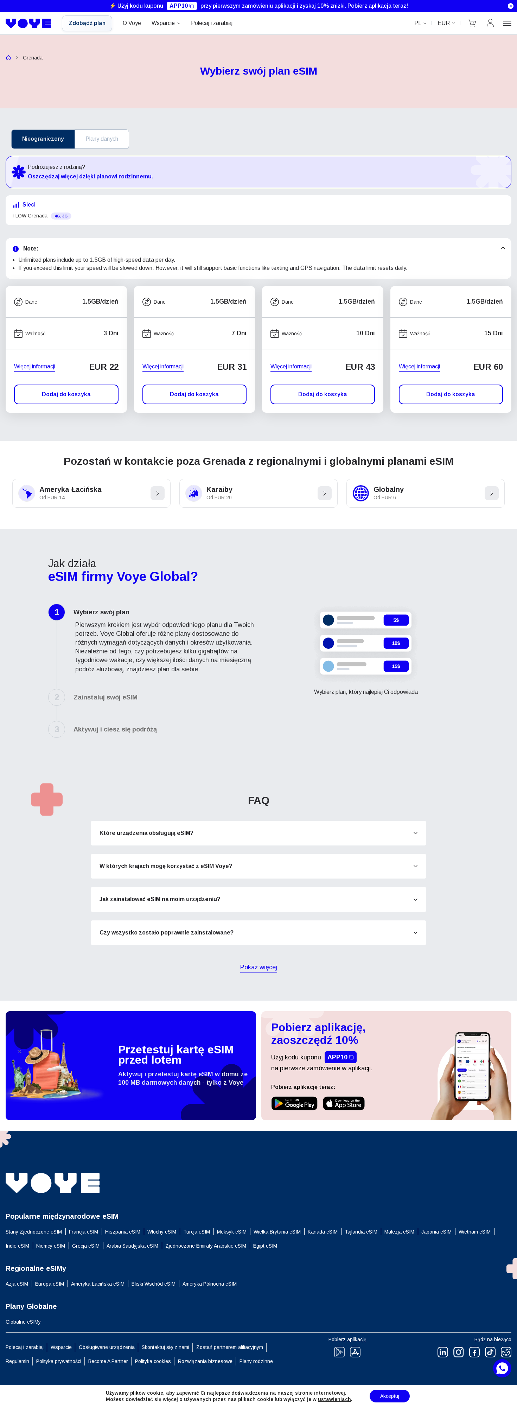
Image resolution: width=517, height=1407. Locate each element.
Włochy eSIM (161, 1232)
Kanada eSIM (323, 1232)
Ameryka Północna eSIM (210, 1284)
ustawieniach (334, 1399)
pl (417, 23)
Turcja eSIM (196, 1232)
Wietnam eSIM (475, 1232)
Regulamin (17, 1361)
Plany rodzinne (256, 1361)
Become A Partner (108, 1361)
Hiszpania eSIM (122, 1232)
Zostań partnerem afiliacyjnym (229, 1347)
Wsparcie (163, 23)
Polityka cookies (153, 1361)
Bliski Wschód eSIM (153, 1284)
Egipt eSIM (265, 1246)
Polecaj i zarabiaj (211, 23)
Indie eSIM (17, 1246)
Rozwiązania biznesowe (205, 1361)
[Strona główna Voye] (28, 23)
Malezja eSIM (399, 1232)
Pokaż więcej (258, 968)
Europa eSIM (49, 1284)
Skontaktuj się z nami (165, 1347)
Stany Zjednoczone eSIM (34, 1232)
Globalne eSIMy (23, 1322)
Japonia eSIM (436, 1232)
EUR (444, 23)
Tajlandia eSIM (361, 1232)
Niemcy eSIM (50, 1246)
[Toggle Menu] (507, 23)
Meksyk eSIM (232, 1232)
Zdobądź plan (87, 23)
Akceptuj (389, 1396)
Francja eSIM (83, 1232)
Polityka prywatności (58, 1361)
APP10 (179, 6)
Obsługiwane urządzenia (107, 1347)
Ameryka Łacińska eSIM (98, 1284)
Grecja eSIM (86, 1246)
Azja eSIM (17, 1284)
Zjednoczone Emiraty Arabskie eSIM (205, 1246)
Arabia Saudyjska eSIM (132, 1246)
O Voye (132, 23)
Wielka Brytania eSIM (277, 1232)
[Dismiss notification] (510, 5)
